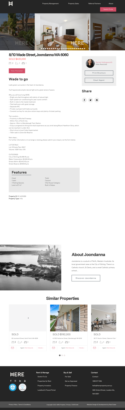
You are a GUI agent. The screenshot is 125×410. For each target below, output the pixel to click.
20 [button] (76, 48)
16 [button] (69, 48)
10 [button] (57, 48)
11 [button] (59, 48)
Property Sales (73, 3)
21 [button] (78, 48)
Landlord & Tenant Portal (47, 390)
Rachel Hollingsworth (104, 62)
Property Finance (71, 386)
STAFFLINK (75, 404)
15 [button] (67, 48)
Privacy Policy (13, 404)
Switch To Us (108, 9)
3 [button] (43, 48)
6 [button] (49, 48)
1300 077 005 (97, 381)
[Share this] (84, 100)
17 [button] (70, 48)
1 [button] (39, 48)
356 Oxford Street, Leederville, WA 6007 (103, 392)
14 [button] (65, 48)
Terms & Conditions (24, 404)
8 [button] (53, 48)
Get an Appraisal (71, 381)
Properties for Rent (44, 381)
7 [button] (51, 48)
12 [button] (61, 48)
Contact (95, 377)
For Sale (68, 377)
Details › (40, 348)
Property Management (50, 3)
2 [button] (41, 48)
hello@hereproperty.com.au (102, 386)
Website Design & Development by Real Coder (101, 404)
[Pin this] (96, 100)
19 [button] (74, 48)
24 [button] (84, 48)
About (111, 3)
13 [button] (63, 48)
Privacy (68, 404)
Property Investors (44, 386)
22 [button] (80, 48)
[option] (62, 31)
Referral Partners (94, 3)
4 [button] (45, 48)
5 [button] (47, 48)
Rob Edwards (29, 348)
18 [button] (72, 48)
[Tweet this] (90, 100)
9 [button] (55, 48)
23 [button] (82, 48)
